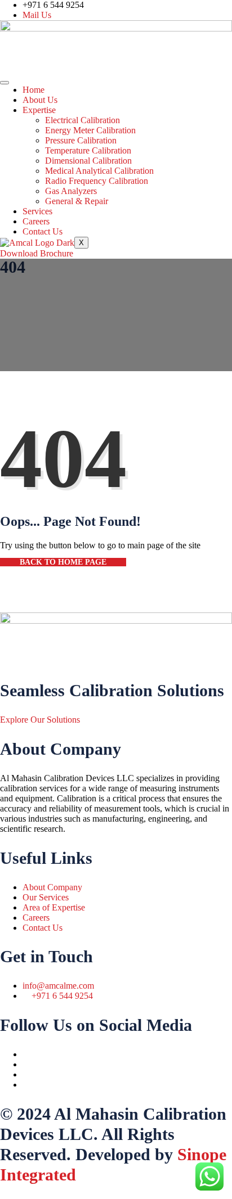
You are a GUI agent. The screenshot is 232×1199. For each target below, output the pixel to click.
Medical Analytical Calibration (99, 170)
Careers (36, 221)
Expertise (39, 110)
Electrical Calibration (82, 120)
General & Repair (76, 201)
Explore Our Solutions (40, 719)
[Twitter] (26, 1064)
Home (33, 89)
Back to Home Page (63, 562)
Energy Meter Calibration (90, 130)
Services (37, 211)
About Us (40, 100)
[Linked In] (26, 1084)
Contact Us (43, 231)
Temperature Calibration (88, 150)
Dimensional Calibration (88, 160)
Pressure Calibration (81, 140)
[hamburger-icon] (4, 82)
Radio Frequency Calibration (96, 181)
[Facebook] (26, 1054)
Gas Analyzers (71, 191)
